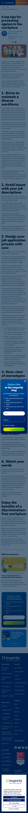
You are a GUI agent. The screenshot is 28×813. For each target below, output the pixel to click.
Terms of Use (13, 794)
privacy (12, 425)
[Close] (25, 381)
